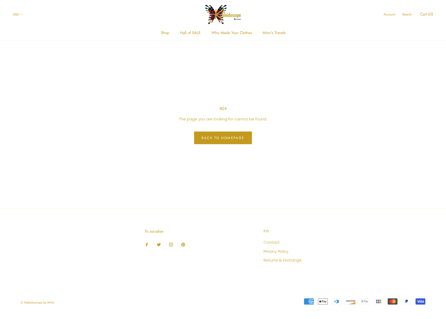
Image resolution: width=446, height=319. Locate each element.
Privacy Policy (276, 251)
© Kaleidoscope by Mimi (37, 302)
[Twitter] (159, 244)
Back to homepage (223, 137)
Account (389, 14)
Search (407, 14)
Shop (165, 33)
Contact (272, 242)
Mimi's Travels (274, 33)
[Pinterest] (183, 244)
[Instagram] (171, 244)
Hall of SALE (190, 33)
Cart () (426, 14)
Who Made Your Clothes (231, 33)
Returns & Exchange (282, 260)
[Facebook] (147, 244)
